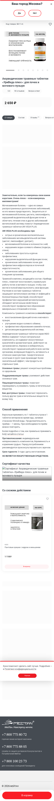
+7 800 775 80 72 (14, 735)
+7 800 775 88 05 (14, 747)
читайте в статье (15, 434)
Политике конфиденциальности (20, 669)
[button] (19, 91)
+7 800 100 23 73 (14, 761)
